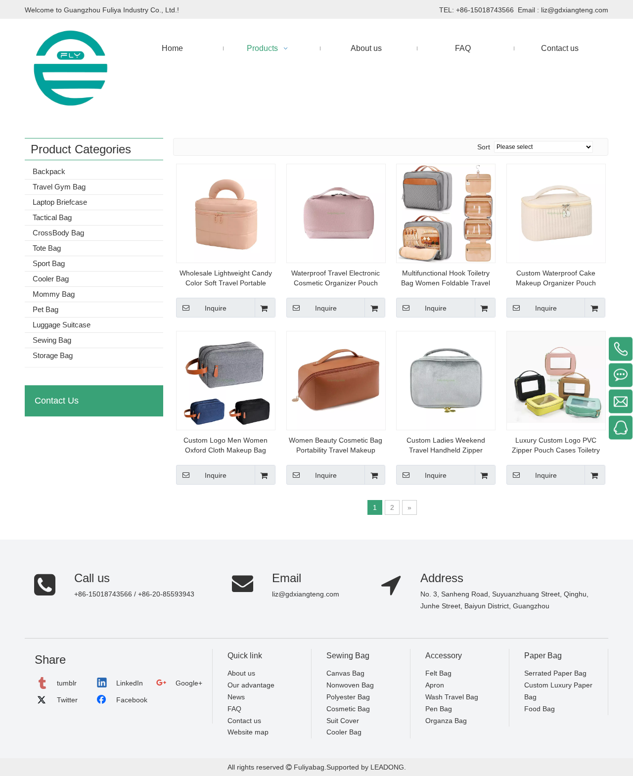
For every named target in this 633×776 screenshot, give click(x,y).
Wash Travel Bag (451, 697)
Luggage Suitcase (61, 324)
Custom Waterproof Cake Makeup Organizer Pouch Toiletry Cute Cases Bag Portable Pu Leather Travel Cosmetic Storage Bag (556, 278)
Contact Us (57, 401)
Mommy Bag (54, 294)
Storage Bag (53, 355)
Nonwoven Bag (350, 685)
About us (241, 673)
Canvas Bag (345, 673)
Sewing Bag (52, 340)
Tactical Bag (52, 217)
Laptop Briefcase (60, 202)
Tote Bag (47, 248)
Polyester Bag (348, 697)
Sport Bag (49, 263)
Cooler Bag (51, 278)
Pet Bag (45, 309)
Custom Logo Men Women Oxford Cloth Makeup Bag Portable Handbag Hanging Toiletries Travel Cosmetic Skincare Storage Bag (225, 445)
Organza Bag (446, 721)
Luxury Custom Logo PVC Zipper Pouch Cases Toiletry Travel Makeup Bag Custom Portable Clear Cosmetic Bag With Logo (555, 445)
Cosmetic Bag (348, 709)
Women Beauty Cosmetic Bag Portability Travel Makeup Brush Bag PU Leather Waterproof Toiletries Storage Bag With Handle (335, 445)
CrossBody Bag (58, 232)
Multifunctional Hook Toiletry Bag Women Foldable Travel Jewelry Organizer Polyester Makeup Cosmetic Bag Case (445, 278)
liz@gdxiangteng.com (574, 10)
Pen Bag (438, 709)
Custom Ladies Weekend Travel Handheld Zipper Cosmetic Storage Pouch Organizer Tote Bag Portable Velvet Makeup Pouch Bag (445, 445)
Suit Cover (342, 721)
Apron (434, 685)
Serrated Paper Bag (555, 673)
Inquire (215, 308)
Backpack (49, 171)
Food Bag (539, 709)
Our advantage (250, 685)
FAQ (234, 709)
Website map (248, 732)
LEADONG (386, 767)
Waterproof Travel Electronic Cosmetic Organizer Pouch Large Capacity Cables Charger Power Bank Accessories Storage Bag (335, 278)
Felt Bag (438, 673)
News (236, 697)
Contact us (244, 721)
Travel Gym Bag (59, 187)
